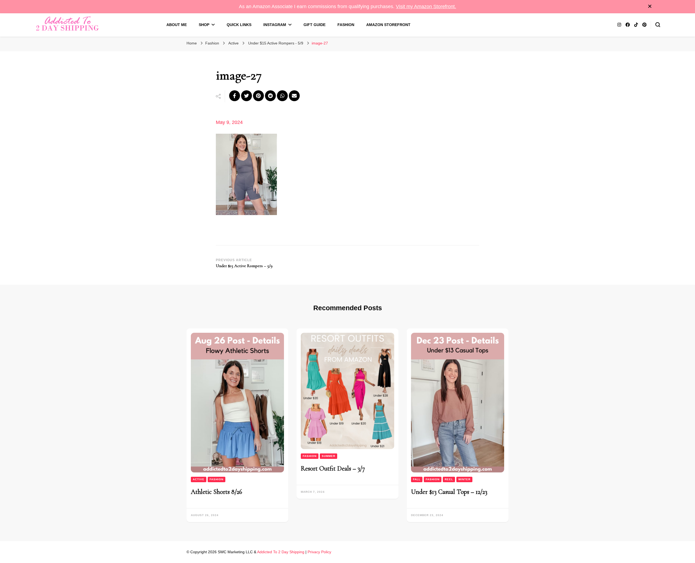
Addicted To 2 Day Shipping (280, 552)
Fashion (345, 25)
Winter (464, 479)
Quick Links (239, 25)
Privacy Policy (319, 552)
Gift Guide (315, 25)
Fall (417, 479)
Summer (328, 456)
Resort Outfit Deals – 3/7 (333, 468)
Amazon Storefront (388, 25)
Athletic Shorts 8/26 (216, 492)
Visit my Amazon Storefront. (426, 6)
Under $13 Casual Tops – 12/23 (449, 492)
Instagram (274, 25)
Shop (204, 25)
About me (176, 25)
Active (233, 43)
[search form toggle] (657, 24)
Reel (449, 479)
